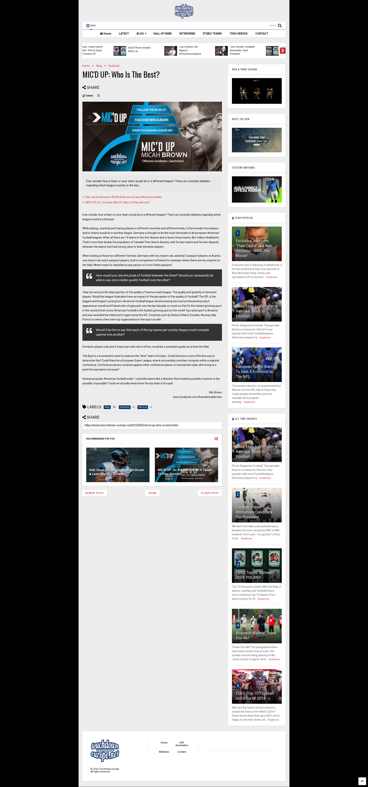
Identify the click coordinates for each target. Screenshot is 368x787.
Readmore (271, 277)
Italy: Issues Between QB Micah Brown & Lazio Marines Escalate (123, 197)
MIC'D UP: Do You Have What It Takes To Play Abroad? (117, 202)
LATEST (124, 33)
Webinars (164, 752)
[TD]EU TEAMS (212, 33)
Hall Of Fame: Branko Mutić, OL (111, 49)
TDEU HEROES (238, 33)
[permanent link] (98, 96)
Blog (99, 65)
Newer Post (94, 493)
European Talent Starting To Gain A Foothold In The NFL (256, 371)
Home (107, 33)
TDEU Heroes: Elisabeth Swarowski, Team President (214, 50)
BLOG (140, 33)
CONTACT (261, 33)
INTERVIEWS (187, 33)
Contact (181, 752)
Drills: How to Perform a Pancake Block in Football (256, 311)
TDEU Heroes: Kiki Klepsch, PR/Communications (162, 50)
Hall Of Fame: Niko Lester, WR (265, 49)
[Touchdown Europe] (184, 17)
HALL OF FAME (162, 33)
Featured (113, 65)
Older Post (210, 493)
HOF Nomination (182, 744)
